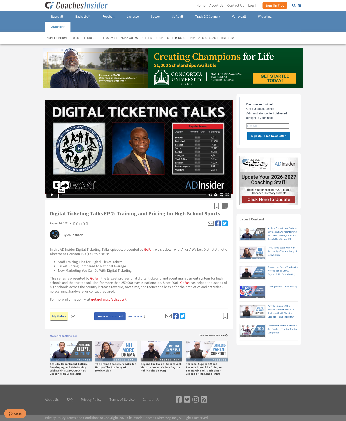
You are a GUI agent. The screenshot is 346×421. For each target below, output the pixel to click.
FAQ (70, 399)
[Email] (211, 223)
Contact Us (151, 399)
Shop (159, 38)
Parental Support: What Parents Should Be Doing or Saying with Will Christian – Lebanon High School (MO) (204, 369)
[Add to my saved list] (218, 206)
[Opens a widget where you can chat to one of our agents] (15, 414)
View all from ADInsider (212, 335)
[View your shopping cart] (299, 5)
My (59, 316)
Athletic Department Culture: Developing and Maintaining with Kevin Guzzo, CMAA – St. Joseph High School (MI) (69, 369)
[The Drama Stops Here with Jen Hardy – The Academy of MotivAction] (116, 351)
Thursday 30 (109, 38)
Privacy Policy (91, 399)
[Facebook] (218, 223)
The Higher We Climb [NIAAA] (282, 286)
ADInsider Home (57, 38)
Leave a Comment (110, 316)
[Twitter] (225, 223)
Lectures (90, 38)
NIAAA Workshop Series (136, 38)
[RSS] (204, 399)
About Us (52, 399)
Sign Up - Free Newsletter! (269, 135)
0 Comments (136, 316)
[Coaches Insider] (77, 5)
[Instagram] (195, 399)
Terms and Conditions (82, 418)
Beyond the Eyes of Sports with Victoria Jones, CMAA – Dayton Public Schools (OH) (161, 367)
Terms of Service (122, 399)
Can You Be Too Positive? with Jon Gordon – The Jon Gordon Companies (283, 329)
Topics (75, 38)
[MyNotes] (225, 206)
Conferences (176, 38)
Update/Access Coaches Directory (211, 38)
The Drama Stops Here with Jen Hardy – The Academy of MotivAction (115, 367)
